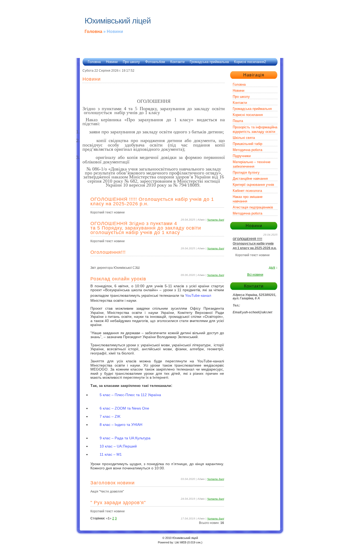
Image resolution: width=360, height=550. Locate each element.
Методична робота (247, 150)
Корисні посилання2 (250, 62)
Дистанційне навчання (250, 179)
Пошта (238, 121)
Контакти (177, 62)
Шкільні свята (244, 138)
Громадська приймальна (209, 62)
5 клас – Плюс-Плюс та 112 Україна (131, 395)
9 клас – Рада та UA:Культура (126, 438)
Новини (112, 62)
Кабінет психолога (247, 191)
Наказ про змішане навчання (247, 199)
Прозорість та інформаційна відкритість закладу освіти (255, 129)
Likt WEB (180, 542)
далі (272, 267)
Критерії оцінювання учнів (253, 185)
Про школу (131, 62)
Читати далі (215, 219)
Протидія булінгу (246, 172)
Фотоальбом (155, 62)
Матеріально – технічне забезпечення (251, 164)
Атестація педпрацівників (253, 207)
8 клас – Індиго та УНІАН (121, 424)
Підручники (242, 156)
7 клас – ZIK (110, 416)
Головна (93, 31)
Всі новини (255, 274)
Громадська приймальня (252, 109)
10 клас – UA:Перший (119, 446)
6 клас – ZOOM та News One (125, 408)
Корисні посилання (248, 115)
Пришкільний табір (247, 144)
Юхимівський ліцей (118, 20)
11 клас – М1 (111, 454)
